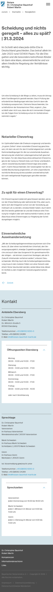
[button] (26, 350)
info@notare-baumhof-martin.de (22, 337)
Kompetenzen (8, 557)
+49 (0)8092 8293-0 (25, 331)
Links (4, 565)
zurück (6, 12)
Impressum (7, 583)
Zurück (10, 283)
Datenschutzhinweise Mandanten (16, 586)
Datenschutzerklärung (25, 583)
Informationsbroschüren (12, 561)
